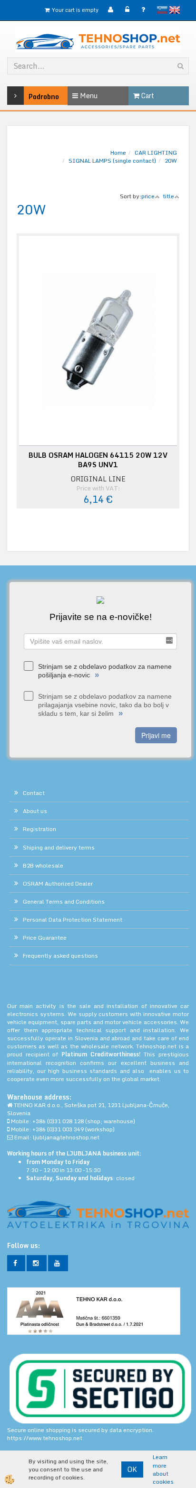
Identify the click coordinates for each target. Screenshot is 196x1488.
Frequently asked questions (60, 955)
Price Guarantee (45, 937)
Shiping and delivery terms (59, 847)
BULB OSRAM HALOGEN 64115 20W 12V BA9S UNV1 (98, 460)
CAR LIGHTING (156, 152)
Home (118, 152)
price (148, 196)
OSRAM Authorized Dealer (58, 883)
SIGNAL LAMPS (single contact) (112, 160)
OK (132, 1469)
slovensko (162, 10)
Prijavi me (156, 735)
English (174, 10)
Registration (39, 828)
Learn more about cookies (163, 1469)
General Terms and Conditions (64, 901)
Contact (34, 792)
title (168, 196)
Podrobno (31, 96)
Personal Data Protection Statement (72, 919)
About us (35, 810)
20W (171, 160)
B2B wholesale (43, 865)
